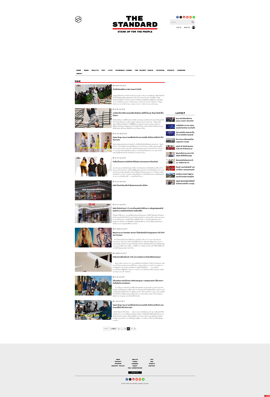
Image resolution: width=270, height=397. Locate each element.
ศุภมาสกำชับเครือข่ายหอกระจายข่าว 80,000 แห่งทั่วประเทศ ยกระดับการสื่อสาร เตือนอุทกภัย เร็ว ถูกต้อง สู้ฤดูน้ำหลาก (185, 119)
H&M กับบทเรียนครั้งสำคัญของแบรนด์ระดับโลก (130, 185)
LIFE (110, 70)
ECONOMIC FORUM (123, 70)
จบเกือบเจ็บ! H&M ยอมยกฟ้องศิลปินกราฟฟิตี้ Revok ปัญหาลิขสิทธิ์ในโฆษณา (138, 114)
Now (151, 361)
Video (135, 361)
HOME (78, 70)
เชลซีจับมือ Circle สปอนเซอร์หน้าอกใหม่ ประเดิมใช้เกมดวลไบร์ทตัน (185, 126)
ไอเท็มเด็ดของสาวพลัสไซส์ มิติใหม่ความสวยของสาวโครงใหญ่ (135, 161)
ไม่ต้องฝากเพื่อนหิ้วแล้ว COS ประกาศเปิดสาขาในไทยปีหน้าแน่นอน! (137, 257)
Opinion (118, 363)
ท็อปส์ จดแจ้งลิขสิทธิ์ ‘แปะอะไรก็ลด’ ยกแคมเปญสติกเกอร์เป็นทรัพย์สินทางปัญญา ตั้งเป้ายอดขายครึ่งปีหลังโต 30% (185, 168)
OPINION (160, 70)
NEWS (86, 70)
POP (103, 70)
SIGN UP (187, 27)
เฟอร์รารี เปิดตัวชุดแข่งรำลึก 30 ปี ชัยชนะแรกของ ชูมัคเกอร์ (184, 147)
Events (152, 363)
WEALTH (95, 70)
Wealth (135, 359)
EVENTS (170, 70)
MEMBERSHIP (135, 372)
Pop (151, 359)
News (118, 359)
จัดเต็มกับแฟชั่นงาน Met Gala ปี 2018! (127, 89)
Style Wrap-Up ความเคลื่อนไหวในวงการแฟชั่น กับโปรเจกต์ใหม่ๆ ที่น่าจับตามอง (138, 138)
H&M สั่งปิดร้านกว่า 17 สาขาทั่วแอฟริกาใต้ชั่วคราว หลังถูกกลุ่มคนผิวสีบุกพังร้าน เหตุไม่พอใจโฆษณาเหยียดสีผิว (138, 209)
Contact (151, 365)
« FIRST (113, 329)
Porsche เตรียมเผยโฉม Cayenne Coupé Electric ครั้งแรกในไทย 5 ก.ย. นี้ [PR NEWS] (185, 140)
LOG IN (178, 27)
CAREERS (181, 70)
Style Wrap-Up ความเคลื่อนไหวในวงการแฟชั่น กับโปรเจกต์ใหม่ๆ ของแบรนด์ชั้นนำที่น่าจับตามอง (138, 306)
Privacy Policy (118, 365)
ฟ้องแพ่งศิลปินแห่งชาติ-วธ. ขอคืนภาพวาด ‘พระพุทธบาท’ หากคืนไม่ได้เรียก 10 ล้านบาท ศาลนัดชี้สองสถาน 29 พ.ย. (185, 161)
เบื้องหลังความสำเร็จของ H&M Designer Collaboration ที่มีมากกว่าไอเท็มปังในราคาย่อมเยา (138, 281)
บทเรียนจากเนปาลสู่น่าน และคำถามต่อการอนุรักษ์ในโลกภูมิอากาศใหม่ (185, 175)
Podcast (118, 361)
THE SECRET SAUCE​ (144, 70)
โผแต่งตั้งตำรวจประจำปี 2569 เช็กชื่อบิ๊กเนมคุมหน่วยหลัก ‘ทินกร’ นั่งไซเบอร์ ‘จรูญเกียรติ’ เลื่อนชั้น (185, 154)
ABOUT (79, 73)
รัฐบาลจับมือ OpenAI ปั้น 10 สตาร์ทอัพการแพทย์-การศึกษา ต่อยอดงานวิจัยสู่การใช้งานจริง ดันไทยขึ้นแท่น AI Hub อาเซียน (185, 133)
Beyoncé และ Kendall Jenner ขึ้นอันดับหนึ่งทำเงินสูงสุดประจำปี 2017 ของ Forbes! (139, 233)
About (135, 365)
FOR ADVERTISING (135, 368)
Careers (135, 363)
